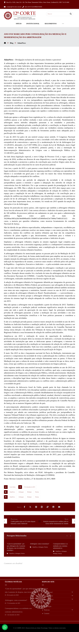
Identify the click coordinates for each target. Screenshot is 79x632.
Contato (46, 613)
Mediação (29, 492)
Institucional (48, 592)
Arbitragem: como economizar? (16, 600)
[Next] (70, 536)
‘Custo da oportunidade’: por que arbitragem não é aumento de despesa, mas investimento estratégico (20, 592)
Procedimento (48, 599)
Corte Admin (12, 487)
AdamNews (12, 492)
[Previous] (67, 536)
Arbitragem (21, 492)
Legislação (47, 606)
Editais (46, 603)
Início (46, 589)
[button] (71, 14)
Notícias (37, 492)
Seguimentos (48, 596)
